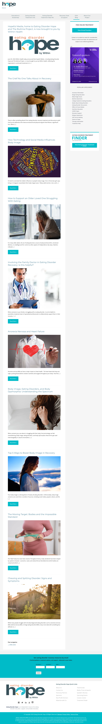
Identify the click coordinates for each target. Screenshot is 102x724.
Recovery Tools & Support (64, 16)
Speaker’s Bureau (82, 693)
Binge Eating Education (78, 95)
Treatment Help (76, 123)
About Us (4, 7)
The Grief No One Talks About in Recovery (29, 78)
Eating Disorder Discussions (79, 105)
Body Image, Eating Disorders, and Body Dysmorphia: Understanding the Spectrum (30, 390)
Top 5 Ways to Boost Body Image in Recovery (31, 453)
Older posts (12, 644)
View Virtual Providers (84, 30)
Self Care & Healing (77, 117)
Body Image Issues (77, 96)
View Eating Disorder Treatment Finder (84, 145)
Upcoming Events (82, 695)
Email (58, 664)
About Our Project (87, 16)
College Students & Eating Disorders (81, 101)
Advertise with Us (61, 700)
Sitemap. (59, 714)
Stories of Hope (76, 119)
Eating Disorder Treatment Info (30, 16)
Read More (13, 68)
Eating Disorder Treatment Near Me (47, 16)
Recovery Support (77, 113)
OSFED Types (75, 111)
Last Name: (49, 664)
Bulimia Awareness (77, 99)
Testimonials (81, 688)
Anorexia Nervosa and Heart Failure (26, 331)
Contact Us (59, 690)
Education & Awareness (15, 16)
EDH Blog (76, 16)
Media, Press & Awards (84, 690)
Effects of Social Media (78, 107)
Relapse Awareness (77, 115)
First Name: (39, 664)
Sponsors (59, 695)
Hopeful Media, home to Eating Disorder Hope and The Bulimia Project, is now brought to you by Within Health (34, 29)
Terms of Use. (74, 714)
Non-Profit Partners (62, 698)
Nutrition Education (77, 109)
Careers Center (81, 698)
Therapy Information (77, 121)
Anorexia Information (78, 92)
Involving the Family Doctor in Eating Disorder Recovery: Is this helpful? (32, 263)
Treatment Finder (82, 700)
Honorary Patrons (61, 693)
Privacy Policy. (66, 714)
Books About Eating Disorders (80, 103)
